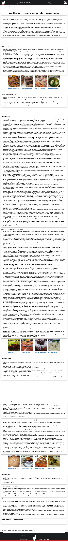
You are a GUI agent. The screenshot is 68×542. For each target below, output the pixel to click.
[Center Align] (49, 2)
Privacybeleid (23, 539)
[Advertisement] (34, 41)
